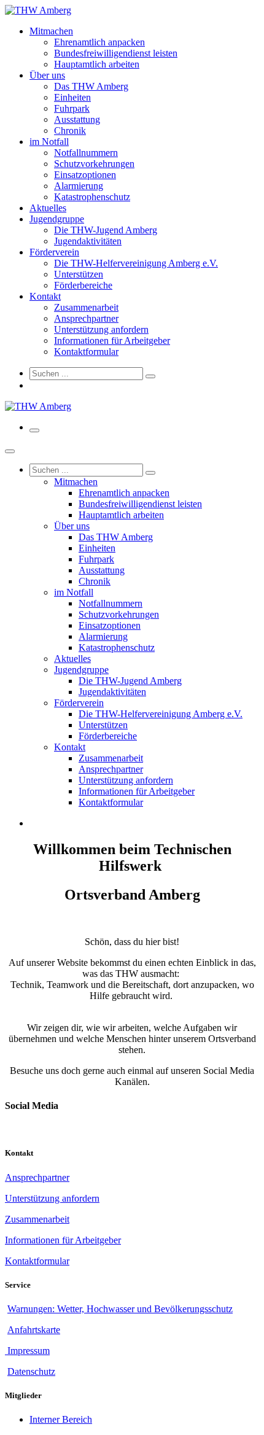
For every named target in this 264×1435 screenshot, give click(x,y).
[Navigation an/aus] (34, 430)
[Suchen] (150, 376)
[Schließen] (10, 451)
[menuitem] (51, 31)
